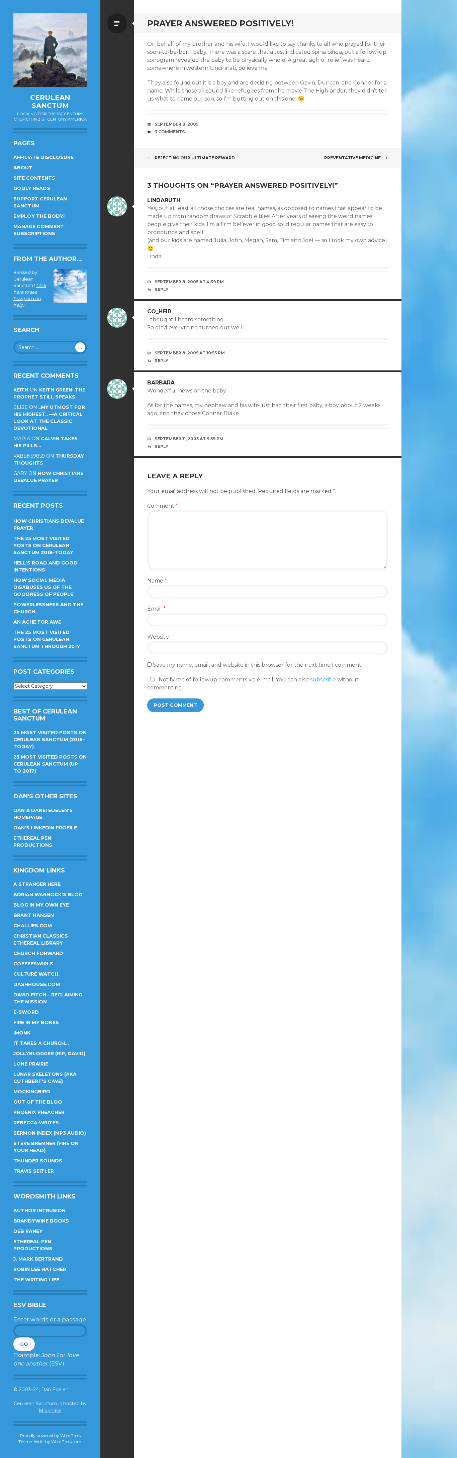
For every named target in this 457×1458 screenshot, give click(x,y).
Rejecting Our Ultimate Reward (195, 157)
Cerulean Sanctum (50, 102)
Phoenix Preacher (39, 1112)
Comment (162, 506)
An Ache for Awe (37, 622)
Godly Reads (31, 188)
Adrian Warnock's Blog (47, 895)
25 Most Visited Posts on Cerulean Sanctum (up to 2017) (50, 764)
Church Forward (38, 953)
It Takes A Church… (41, 1043)
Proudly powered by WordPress (50, 1435)
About (22, 168)
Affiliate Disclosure (43, 157)
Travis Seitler (33, 1171)
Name (157, 581)
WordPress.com (66, 1441)
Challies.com (32, 926)
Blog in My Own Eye (41, 905)
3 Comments (170, 131)
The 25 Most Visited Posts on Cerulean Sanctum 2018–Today (43, 545)
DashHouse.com (36, 984)
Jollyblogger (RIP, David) (49, 1053)
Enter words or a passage (49, 1319)
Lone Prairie (30, 1064)
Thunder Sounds (37, 1161)
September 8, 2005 (176, 124)
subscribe (323, 679)
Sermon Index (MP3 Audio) (49, 1133)
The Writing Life (36, 1280)
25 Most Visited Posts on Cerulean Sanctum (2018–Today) (50, 740)
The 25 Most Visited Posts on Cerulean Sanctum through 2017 (46, 639)
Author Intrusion (39, 1210)
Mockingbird (31, 1092)
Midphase (50, 1411)
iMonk (21, 1033)
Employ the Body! (39, 216)
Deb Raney (27, 1231)
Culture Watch (35, 974)
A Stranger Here (37, 884)
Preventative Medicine (352, 157)
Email (156, 609)
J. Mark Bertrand (38, 1259)
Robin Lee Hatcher (39, 1269)
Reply (161, 289)
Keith (20, 390)
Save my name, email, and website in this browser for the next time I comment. (257, 665)
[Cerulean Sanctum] (50, 50)
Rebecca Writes (36, 1123)
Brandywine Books (41, 1221)
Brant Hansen (33, 915)
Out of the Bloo (37, 1102)
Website (158, 637)
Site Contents (34, 178)
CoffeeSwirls (33, 964)
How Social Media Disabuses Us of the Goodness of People (43, 587)
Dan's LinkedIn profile (45, 828)
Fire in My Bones (36, 1022)
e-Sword (26, 1012)
